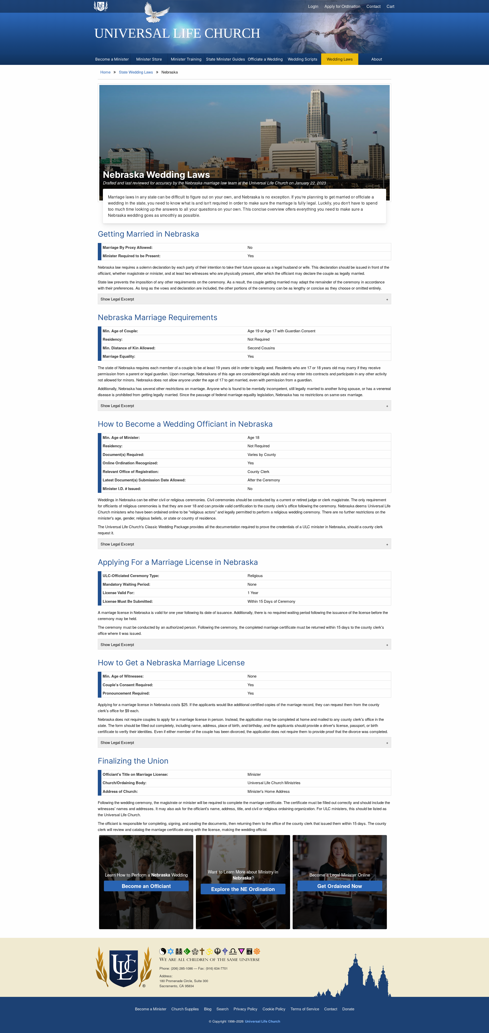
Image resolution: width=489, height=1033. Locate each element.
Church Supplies (185, 1008)
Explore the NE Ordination (243, 889)
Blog (207, 1008)
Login (313, 6)
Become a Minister (150, 1008)
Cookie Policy (274, 1008)
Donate (348, 1008)
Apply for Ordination (342, 6)
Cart (390, 6)
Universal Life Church (177, 33)
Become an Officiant (146, 885)
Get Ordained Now (339, 885)
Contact (373, 6)
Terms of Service (305, 1008)
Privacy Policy (245, 1008)
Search (222, 1008)
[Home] (101, 6)
